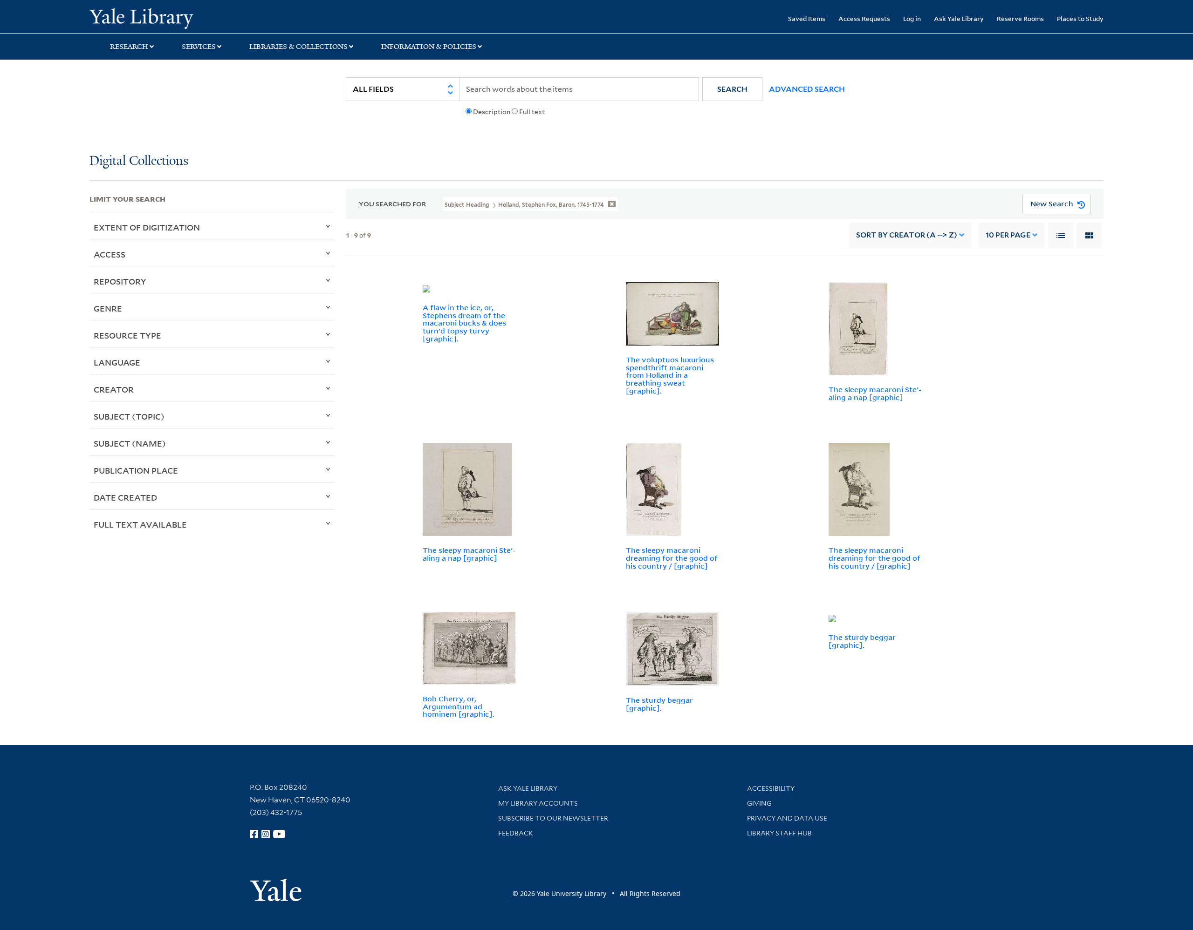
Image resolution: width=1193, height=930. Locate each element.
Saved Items (806, 18)
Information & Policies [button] (428, 46)
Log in (912, 18)
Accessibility (771, 788)
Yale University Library (165, 17)
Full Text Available (140, 524)
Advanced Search (807, 89)
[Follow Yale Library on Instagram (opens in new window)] (265, 834)
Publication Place (136, 470)
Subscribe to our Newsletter (553, 818)
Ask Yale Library (959, 18)
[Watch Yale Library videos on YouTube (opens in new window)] (279, 834)
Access (109, 254)
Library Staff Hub (779, 833)
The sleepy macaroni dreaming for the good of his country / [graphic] (672, 557)
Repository (120, 281)
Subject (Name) (130, 443)
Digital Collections (138, 161)
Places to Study (1080, 18)
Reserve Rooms (1020, 18)
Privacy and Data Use (787, 818)
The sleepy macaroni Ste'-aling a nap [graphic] (875, 393)
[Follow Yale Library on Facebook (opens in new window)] (254, 834)
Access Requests (864, 18)
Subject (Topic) (129, 416)
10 (1008, 235)
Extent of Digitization (147, 227)
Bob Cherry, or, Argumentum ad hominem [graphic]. (458, 706)
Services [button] (199, 46)
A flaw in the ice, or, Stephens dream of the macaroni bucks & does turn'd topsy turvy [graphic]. (464, 323)
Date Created (125, 497)
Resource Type (127, 335)
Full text (532, 111)
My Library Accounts (538, 803)
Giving (759, 803)
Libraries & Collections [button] (298, 46)
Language (117, 362)
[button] (732, 89)
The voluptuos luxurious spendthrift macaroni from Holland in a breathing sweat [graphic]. (670, 375)
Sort (906, 235)
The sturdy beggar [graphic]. (659, 704)
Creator (114, 389)
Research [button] (129, 46)
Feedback (515, 833)
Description (491, 111)
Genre (108, 308)
